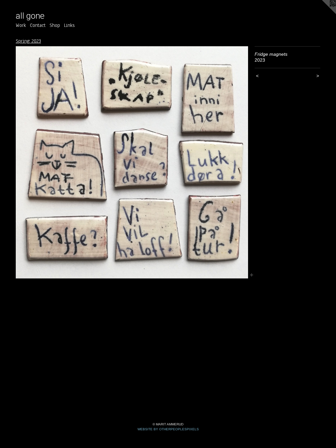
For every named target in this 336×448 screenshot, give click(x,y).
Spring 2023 (28, 41)
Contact (38, 25)
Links (69, 25)
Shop (55, 25)
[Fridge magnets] (132, 162)
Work (21, 25)
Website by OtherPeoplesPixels (168, 429)
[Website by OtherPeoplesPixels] (323, 13)
